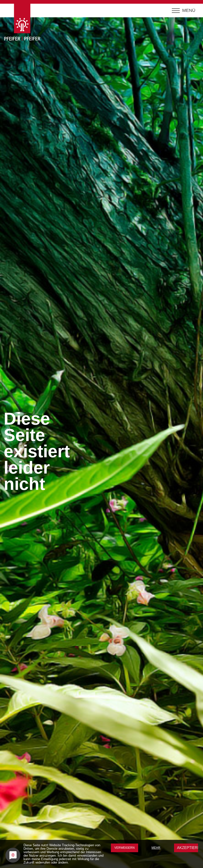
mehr (156, 847)
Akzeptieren (189, 848)
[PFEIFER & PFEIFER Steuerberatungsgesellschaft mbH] (25, 24)
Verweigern (124, 847)
